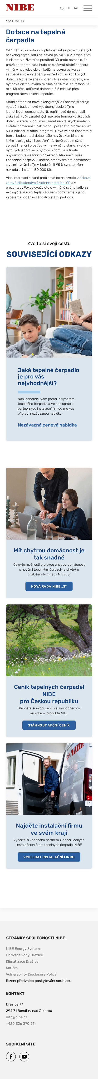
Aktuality (16, 21)
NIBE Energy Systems (24, 949)
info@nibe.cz (16, 1017)
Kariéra (12, 968)
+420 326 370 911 (20, 1023)
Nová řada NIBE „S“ (49, 586)
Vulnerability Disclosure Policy (31, 974)
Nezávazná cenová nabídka (47, 425)
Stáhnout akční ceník (49, 725)
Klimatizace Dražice (22, 961)
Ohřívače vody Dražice (24, 955)
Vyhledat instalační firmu (49, 857)
